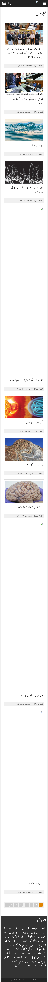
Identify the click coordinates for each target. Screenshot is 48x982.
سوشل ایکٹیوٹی (27, 948)
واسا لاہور (19, 957)
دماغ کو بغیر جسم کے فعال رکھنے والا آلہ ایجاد (30, 507)
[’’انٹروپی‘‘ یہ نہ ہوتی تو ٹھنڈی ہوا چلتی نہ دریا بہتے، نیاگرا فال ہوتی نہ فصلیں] (24, 172)
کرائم (23, 965)
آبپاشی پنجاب (21, 928)
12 (11, 904)
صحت (29, 953)
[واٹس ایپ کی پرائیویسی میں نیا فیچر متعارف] (24, 606)
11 (16, 904)
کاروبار (34, 965)
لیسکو (44, 957)
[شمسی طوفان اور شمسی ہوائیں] (24, 407)
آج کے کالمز (13, 929)
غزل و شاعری (23, 953)
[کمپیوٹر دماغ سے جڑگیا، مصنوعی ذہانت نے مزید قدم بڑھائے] (24, 291)
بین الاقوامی (30, 936)
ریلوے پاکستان (40, 949)
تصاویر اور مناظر (22, 941)
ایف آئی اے (34, 933)
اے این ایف (41, 937)
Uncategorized (36, 928)
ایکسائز (5, 933)
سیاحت (9, 949)
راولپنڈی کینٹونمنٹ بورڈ (16, 945)
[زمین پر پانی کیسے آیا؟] (24, 130)
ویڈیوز (13, 957)
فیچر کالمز (8, 953)
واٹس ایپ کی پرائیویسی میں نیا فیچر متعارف (30, 695)
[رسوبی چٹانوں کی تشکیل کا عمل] (24, 449)
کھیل (17, 965)
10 (20, 904)
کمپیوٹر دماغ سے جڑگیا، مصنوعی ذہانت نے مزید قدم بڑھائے (25, 380)
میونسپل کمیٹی (27, 957)
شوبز (34, 953)
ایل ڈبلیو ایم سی (24, 933)
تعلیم (14, 941)
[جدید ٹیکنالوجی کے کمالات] (24, 795)
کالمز (29, 965)
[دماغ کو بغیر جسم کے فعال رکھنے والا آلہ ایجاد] (24, 491)
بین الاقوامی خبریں (15, 936)
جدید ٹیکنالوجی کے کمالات (35, 884)
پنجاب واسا (33, 961)
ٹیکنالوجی (7, 957)
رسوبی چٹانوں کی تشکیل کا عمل (34, 465)
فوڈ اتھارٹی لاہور (15, 953)
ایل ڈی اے (13, 933)
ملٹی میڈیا (36, 957)
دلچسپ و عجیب (30, 945)
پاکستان (41, 961)
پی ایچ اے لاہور (24, 961)
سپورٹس (17, 949)
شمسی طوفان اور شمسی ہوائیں (34, 422)
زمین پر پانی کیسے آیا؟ (37, 146)
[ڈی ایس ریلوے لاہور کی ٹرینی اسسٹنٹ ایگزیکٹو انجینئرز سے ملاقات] (24, 84)
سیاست (41, 952)
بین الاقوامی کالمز (34, 941)
